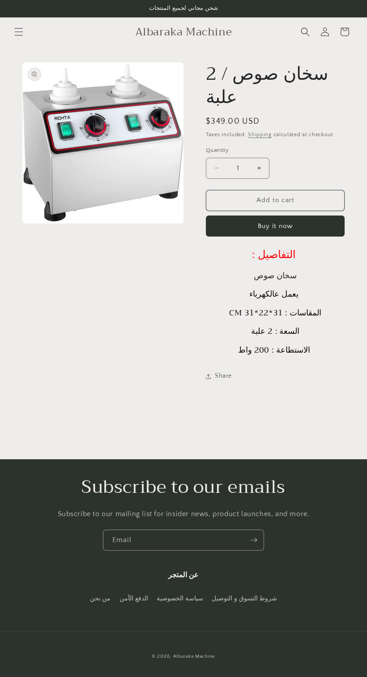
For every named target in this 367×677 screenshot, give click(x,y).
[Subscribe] (254, 540)
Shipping (260, 135)
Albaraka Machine (194, 656)
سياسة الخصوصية (180, 598)
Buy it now (275, 226)
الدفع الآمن (133, 598)
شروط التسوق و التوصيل (244, 598)
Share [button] (223, 375)
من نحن (100, 598)
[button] (19, 32)
